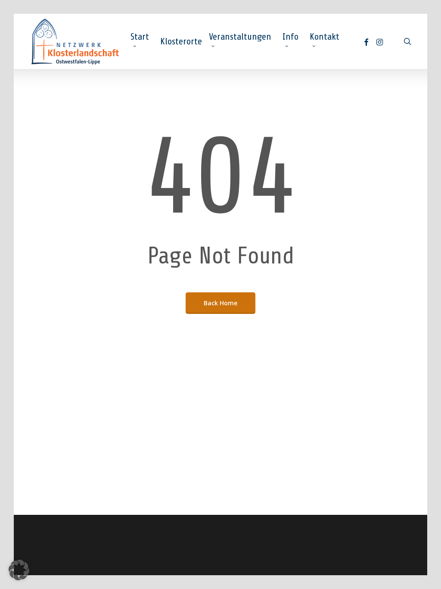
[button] (19, 570)
